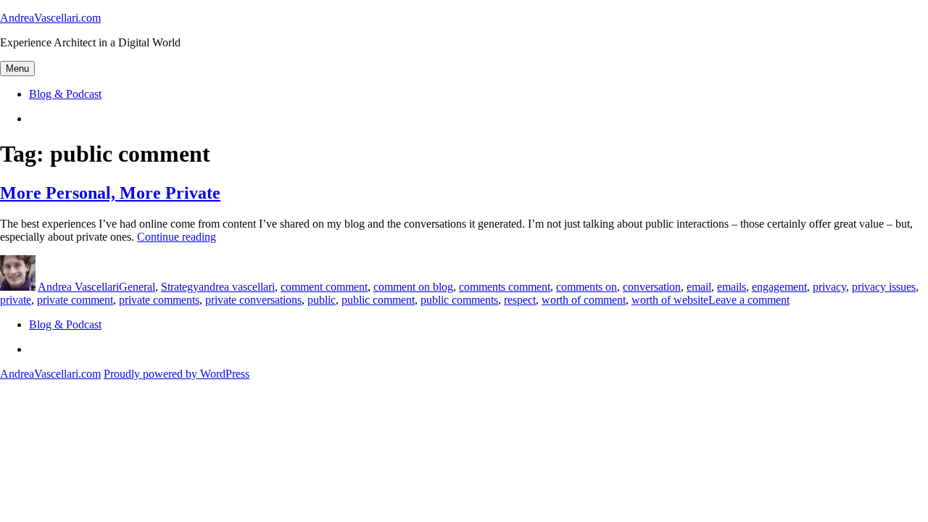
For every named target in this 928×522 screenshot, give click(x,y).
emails (731, 287)
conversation (652, 287)
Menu (17, 68)
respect (520, 300)
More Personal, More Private (110, 192)
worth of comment (584, 300)
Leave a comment (749, 300)
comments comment (504, 287)
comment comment (324, 287)
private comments (159, 300)
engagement (779, 287)
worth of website (669, 300)
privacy (829, 287)
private (15, 300)
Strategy (180, 287)
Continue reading (176, 237)
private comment (75, 300)
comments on (586, 287)
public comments (459, 300)
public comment (378, 300)
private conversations (253, 300)
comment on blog (413, 287)
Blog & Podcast (65, 94)
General (137, 287)
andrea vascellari (237, 287)
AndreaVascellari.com (50, 18)
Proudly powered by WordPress (176, 374)
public (321, 300)
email (699, 287)
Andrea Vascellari (78, 287)
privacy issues (884, 287)
